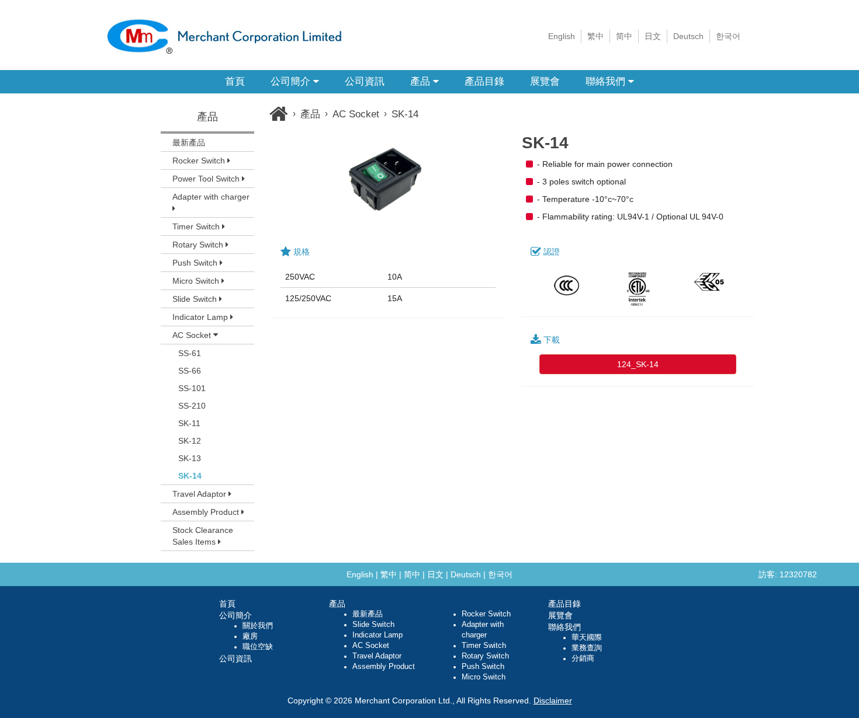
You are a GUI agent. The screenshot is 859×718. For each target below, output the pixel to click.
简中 (624, 36)
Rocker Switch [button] (199, 160)
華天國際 (586, 637)
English (561, 36)
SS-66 (189, 370)
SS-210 (192, 405)
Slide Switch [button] (195, 299)
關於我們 (258, 626)
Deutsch (688, 36)
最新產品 (188, 142)
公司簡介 (292, 81)
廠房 (250, 636)
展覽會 (545, 81)
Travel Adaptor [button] (200, 494)
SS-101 (192, 388)
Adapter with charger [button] (211, 196)
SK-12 (189, 440)
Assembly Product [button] (206, 512)
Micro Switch (483, 677)
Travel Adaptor (376, 656)
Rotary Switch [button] (199, 244)
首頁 (235, 81)
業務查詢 (586, 648)
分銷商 (582, 658)
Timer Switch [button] (197, 226)
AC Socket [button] (192, 335)
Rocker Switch (486, 614)
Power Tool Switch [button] (207, 178)
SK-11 (189, 423)
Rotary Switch (485, 656)
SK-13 (189, 458)
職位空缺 (258, 647)
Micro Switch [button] (196, 280)
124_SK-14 (638, 364)
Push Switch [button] (196, 262)
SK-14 (190, 475)
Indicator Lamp (377, 635)
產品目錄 (484, 81)
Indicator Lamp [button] (201, 317)
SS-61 (189, 353)
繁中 (595, 36)
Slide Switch (373, 625)
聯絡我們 (607, 81)
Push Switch (483, 667)
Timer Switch (484, 646)
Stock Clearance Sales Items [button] (202, 535)
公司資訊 (365, 81)
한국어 (728, 36)
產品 (421, 81)
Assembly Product (383, 667)
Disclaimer (553, 700)
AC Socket (355, 114)
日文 (653, 36)
